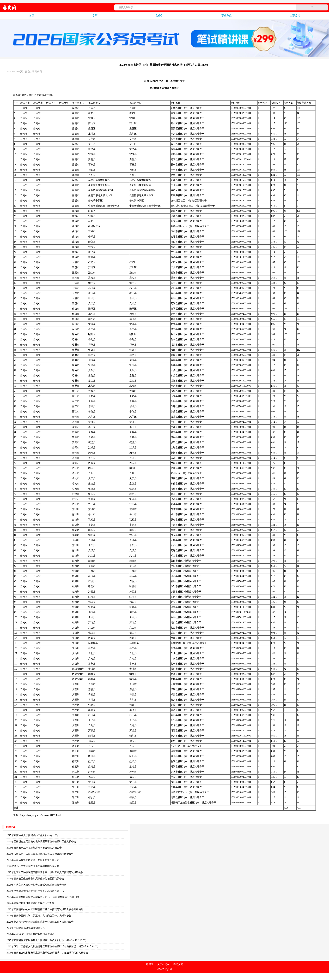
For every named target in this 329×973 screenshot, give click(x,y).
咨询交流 (178, 964)
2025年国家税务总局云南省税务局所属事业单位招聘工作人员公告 (41, 841)
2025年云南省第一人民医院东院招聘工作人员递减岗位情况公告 (40, 854)
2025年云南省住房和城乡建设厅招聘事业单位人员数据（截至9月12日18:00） (47, 940)
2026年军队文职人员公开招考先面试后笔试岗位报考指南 (36, 884)
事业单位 (226, 15)
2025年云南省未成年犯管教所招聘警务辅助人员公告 (34, 847)
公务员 (159, 15)
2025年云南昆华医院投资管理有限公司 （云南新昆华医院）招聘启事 (43, 897)
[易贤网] (9, 7)
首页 (31, 15)
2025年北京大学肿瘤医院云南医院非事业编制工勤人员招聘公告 (40, 922)
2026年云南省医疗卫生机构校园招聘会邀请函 (30, 934)
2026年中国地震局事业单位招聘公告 (26, 928)
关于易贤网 (163, 964)
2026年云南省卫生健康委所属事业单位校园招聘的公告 (35, 878)
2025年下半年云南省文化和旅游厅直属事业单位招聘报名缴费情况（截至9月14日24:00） (53, 946)
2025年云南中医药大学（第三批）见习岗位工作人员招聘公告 (39, 915)
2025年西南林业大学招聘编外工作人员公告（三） (33, 835)
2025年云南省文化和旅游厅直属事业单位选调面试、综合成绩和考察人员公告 (47, 952)
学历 (95, 15)
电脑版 (149, 964)
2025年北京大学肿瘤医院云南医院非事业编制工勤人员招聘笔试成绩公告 (45, 872)
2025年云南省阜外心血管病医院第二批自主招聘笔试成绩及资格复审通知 (45, 909)
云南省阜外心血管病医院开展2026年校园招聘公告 (33, 866)
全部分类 (295, 15)
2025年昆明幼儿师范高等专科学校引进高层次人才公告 (35, 891)
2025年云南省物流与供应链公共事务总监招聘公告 (33, 860)
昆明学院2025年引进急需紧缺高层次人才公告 (30, 903)
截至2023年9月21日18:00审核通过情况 (33, 95)
